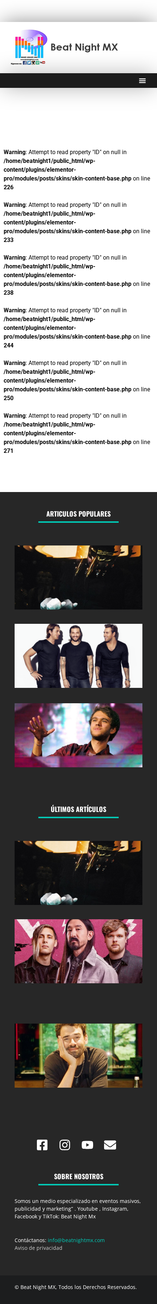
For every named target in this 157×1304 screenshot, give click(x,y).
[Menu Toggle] (142, 80)
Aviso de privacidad (38, 1247)
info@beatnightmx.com (76, 1240)
